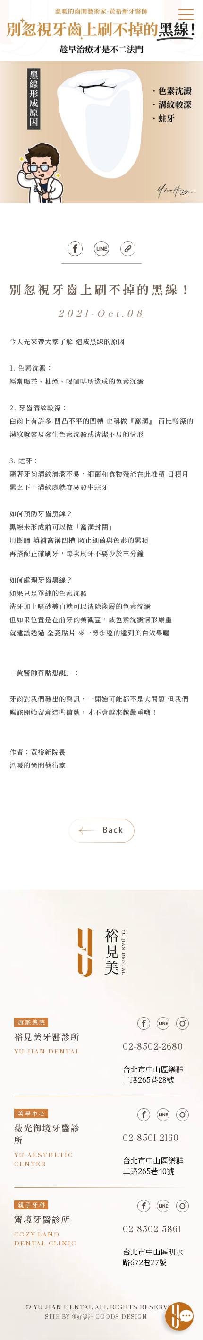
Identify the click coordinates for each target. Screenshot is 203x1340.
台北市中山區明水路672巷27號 (153, 1257)
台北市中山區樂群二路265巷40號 (153, 1165)
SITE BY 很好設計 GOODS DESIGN (96, 1317)
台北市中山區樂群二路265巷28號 (153, 1074)
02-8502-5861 (152, 1230)
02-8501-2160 (151, 1138)
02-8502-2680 (153, 1047)
